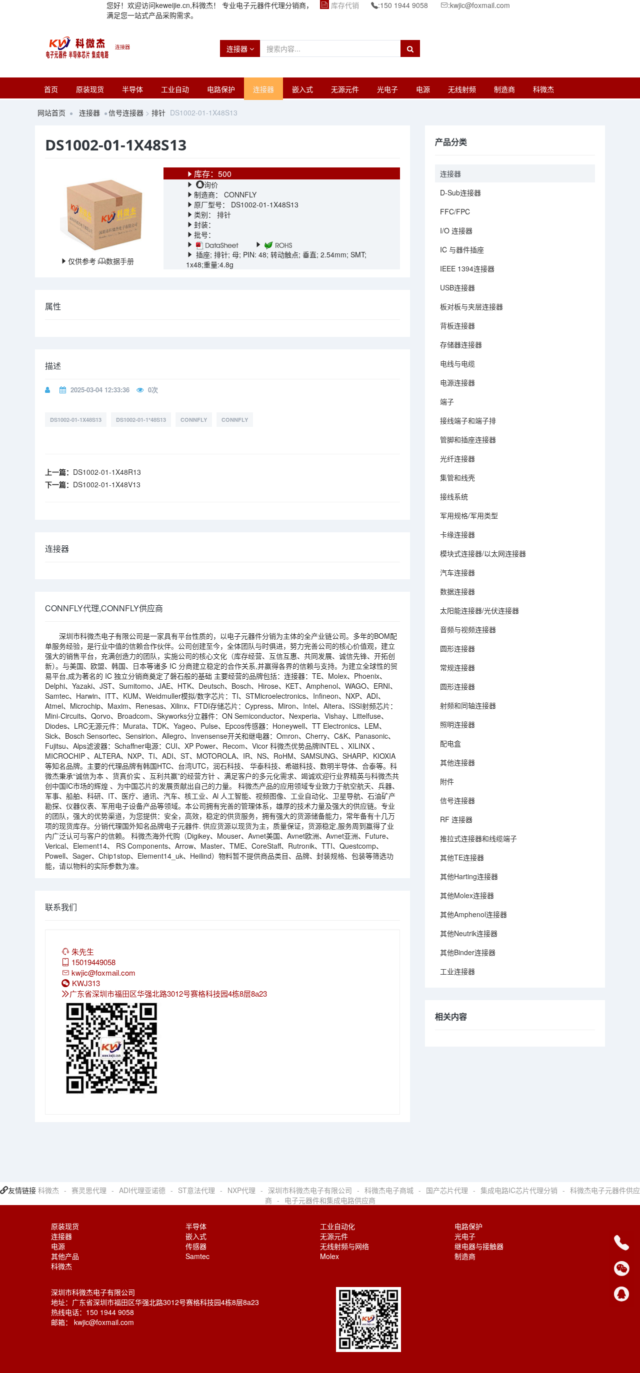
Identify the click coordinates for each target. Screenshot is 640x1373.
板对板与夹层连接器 (471, 306)
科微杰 (543, 89)
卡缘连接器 (457, 534)
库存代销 (345, 5)
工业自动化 (337, 1226)
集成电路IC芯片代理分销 (519, 1190)
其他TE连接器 (462, 857)
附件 (447, 781)
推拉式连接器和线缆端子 (478, 838)
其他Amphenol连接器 (473, 914)
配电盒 (450, 743)
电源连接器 (457, 382)
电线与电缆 (457, 363)
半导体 (132, 89)
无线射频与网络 (344, 1246)
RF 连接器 (456, 819)
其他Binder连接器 (468, 952)
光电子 (387, 89)
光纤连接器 (457, 458)
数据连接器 (457, 591)
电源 (423, 89)
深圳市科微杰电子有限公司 (310, 1190)
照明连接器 (457, 724)
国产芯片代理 (447, 1190)
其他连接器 (457, 762)
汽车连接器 (457, 572)
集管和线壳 (457, 477)
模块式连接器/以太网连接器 (483, 553)
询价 (211, 184)
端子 (447, 401)
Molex (329, 1256)
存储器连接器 (461, 344)
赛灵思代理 (89, 1190)
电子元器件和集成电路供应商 (330, 1200)
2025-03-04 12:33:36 (100, 389)
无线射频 (462, 89)
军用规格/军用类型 (469, 515)
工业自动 (175, 89)
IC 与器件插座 (462, 249)
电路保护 (221, 89)
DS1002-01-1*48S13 (141, 419)
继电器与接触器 (479, 1246)
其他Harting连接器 (469, 876)
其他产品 (65, 1256)
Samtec (198, 1256)
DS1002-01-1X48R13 (107, 472)
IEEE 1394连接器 (467, 268)
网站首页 (52, 112)
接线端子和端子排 (468, 420)
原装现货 (90, 89)
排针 (159, 112)
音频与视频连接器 (468, 629)
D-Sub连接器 (460, 192)
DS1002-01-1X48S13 (76, 419)
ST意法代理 (196, 1190)
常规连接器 (457, 667)
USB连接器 (457, 287)
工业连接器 (457, 971)
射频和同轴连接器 (468, 705)
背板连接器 (457, 325)
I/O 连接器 (456, 230)
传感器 (196, 1246)
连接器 (238, 48)
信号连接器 (126, 112)
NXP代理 (242, 1190)
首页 (51, 89)
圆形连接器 (457, 648)
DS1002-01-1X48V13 (106, 484)
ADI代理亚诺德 (142, 1190)
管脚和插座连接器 (468, 439)
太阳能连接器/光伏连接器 (479, 610)
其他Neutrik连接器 (469, 933)
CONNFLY (239, 194)
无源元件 (345, 89)
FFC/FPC (455, 211)
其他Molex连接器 (467, 895)
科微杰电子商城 (389, 1190)
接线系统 (454, 496)
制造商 (504, 89)
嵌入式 (302, 89)
